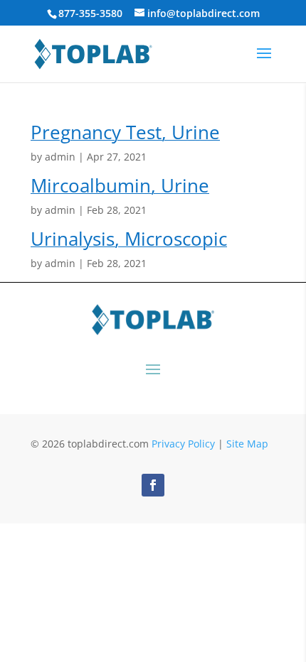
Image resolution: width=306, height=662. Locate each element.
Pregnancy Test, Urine (125, 132)
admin (60, 156)
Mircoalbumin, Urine (120, 185)
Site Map (247, 443)
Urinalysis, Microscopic (129, 238)
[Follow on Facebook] (153, 485)
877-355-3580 (90, 13)
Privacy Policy (183, 443)
